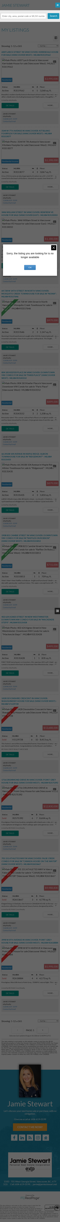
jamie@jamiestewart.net (45, 1184)
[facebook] (14, 1138)
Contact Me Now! (30, 1127)
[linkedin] (22, 1138)
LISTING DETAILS (10, 105)
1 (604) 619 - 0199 (10, 119)
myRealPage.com (30, 1198)
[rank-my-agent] (46, 1138)
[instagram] (38, 1138)
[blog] (30, 1138)
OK (30, 267)
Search (53, 16)
